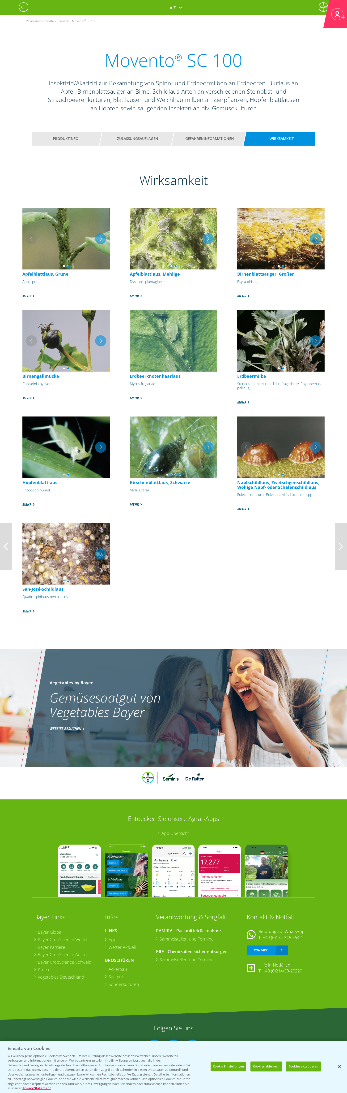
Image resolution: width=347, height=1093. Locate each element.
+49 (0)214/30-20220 (282, 971)
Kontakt (260, 950)
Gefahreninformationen (209, 138)
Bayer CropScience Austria (63, 954)
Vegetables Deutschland (61, 977)
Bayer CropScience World (62, 939)
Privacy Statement (36, 1088)
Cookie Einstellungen (228, 1066)
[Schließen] (339, 1067)
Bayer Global (50, 932)
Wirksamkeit (282, 138)
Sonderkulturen (124, 984)
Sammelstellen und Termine (187, 939)
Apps (113, 939)
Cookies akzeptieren (303, 1066)
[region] (173, 1067)
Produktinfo (65, 138)
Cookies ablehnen (266, 1066)
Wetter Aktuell (122, 947)
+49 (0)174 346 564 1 (283, 937)
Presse (44, 969)
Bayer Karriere (51, 947)
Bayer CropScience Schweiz (64, 962)
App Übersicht (175, 833)
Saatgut (116, 977)
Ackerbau (118, 969)
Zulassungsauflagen (137, 138)
